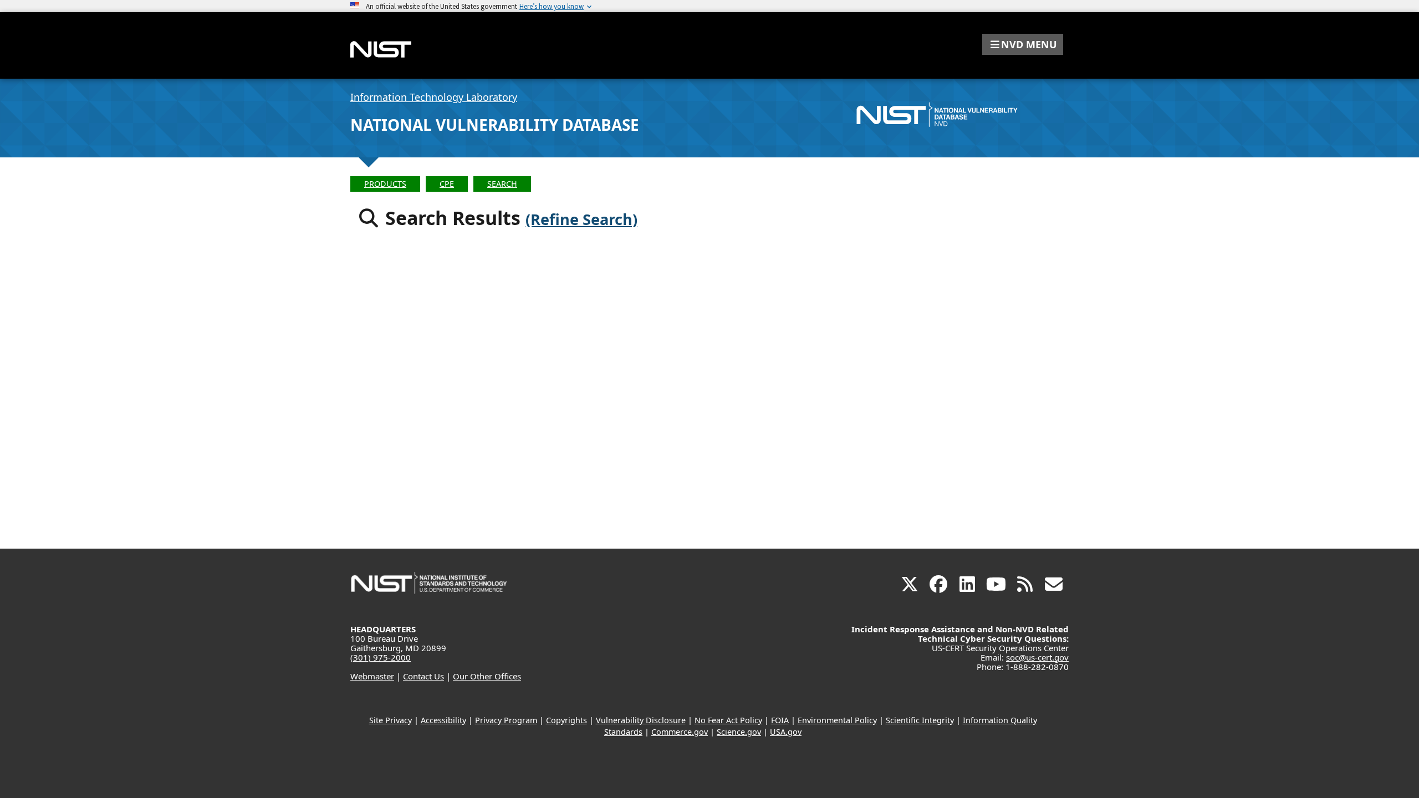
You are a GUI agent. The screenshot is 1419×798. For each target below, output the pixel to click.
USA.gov (786, 732)
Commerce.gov (679, 732)
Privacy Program (506, 720)
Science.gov (739, 732)
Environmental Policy (837, 720)
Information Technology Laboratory (433, 97)
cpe (447, 183)
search (502, 183)
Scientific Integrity (920, 720)
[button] (1022, 44)
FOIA (780, 720)
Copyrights (566, 720)
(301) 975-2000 (380, 657)
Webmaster (372, 676)
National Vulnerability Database (494, 124)
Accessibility (443, 720)
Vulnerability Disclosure (641, 720)
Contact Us (423, 676)
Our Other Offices (487, 676)
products (385, 183)
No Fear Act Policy (728, 720)
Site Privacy (390, 720)
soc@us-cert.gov (1037, 657)
